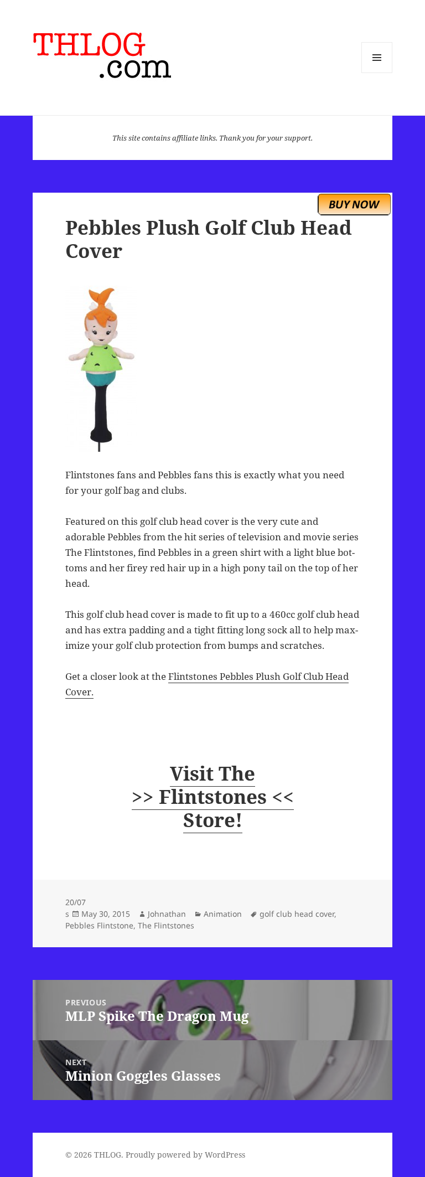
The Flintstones (166, 925)
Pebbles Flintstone (99, 925)
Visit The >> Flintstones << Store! (213, 796)
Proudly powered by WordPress (185, 1154)
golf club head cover (297, 913)
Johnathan (167, 913)
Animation (223, 913)
